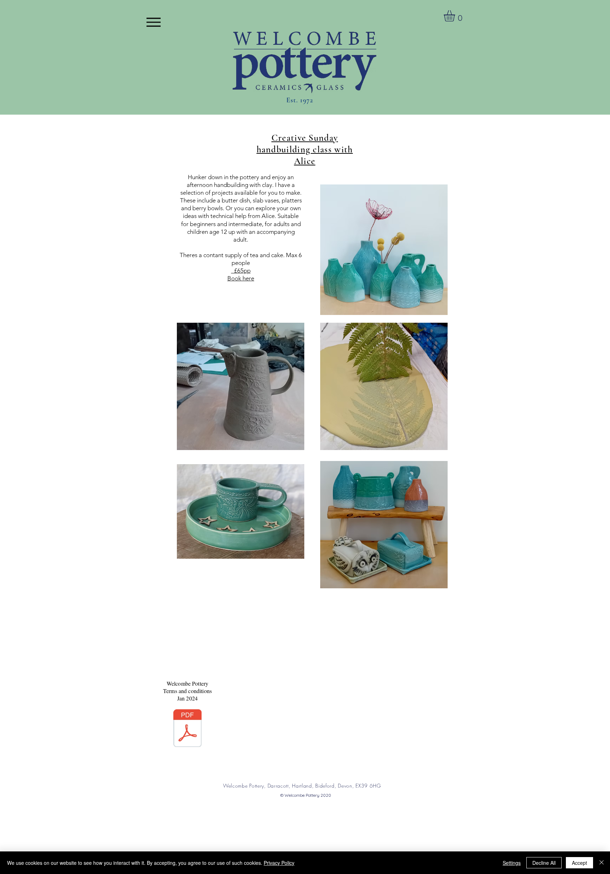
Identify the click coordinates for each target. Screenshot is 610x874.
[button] (456, 16)
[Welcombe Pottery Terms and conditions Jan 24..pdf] (187, 729)
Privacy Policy (279, 862)
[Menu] (153, 22)
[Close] (601, 862)
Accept (579, 862)
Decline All (544, 862)
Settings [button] (512, 862)
